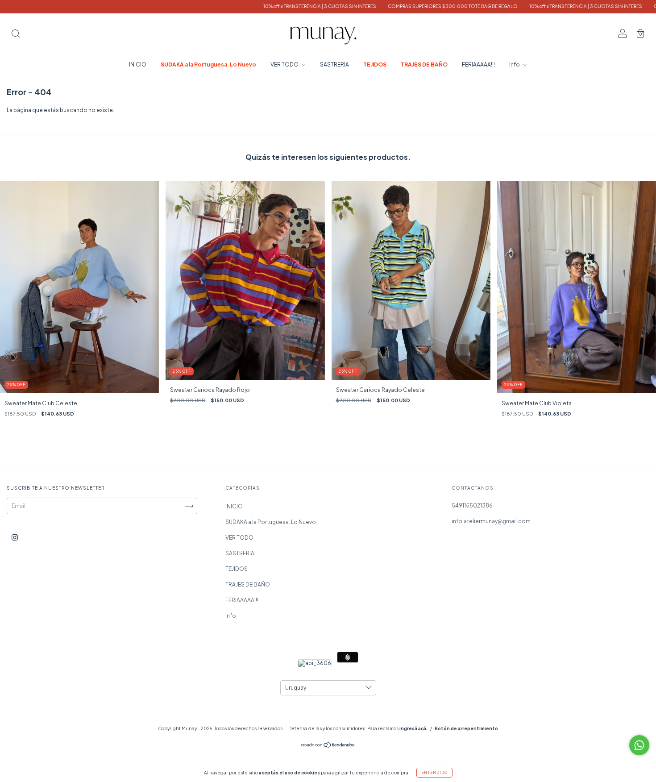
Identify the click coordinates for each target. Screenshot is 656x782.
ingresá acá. (413, 728)
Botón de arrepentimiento (466, 728)
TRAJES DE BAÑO (424, 64)
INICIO (137, 64)
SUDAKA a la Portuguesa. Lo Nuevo (208, 64)
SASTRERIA (334, 64)
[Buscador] (15, 34)
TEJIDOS (374, 64)
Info (515, 64)
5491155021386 (472, 505)
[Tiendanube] (328, 746)
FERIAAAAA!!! (478, 64)
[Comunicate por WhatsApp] (639, 745)
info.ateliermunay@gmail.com (491, 521)
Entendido (434, 772)
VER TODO (284, 64)
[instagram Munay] (15, 537)
